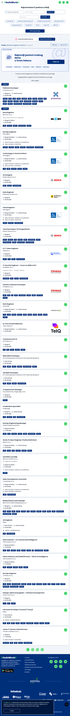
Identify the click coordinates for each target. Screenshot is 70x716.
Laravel (23, 623)
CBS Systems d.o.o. (9, 542)
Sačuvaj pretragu (35, 31)
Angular (24, 98)
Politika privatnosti (30, 665)
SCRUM (15, 567)
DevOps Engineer (9, 132)
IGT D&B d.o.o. (8, 341)
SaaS (17, 623)
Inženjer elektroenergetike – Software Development (23, 593)
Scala (34, 314)
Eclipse (19, 366)
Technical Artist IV (10, 339)
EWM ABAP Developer (11, 356)
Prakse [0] (46, 25)
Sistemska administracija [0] (25, 21)
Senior (34, 103)
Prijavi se (56, 62)
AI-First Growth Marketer (13, 324)
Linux (5, 259)
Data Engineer (8, 112)
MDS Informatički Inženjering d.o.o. (15, 503)
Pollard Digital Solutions (11, 425)
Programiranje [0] (16, 25)
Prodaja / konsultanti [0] (43, 21)
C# (9, 295)
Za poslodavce (29, 660)
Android (9, 417)
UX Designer (7, 175)
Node (5, 239)
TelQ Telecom (7, 326)
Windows (6, 642)
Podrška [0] (29, 25)
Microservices (17, 103)
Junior (5, 473)
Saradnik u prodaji (10, 457)
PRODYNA (6, 306)
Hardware (6, 278)
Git (45, 98)
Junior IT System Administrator (15, 629)
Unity (12, 349)
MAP (5, 185)
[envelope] (60, 666)
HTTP (53, 584)
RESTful (10, 103)
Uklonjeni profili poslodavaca (33, 667)
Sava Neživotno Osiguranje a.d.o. (14, 392)
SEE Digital (6, 134)
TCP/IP (63, 584)
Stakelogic (6, 409)
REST (25, 239)
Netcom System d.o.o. (10, 459)
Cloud (40, 101)
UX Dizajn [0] (9, 21)
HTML (18, 98)
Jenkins (16, 101)
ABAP (9, 366)
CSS (14, 98)
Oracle (35, 98)
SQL (10, 98)
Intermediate (27, 103)
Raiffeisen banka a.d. (10, 194)
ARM (21, 101)
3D (7, 349)
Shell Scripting (16, 584)
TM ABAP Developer (10, 373)
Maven (10, 101)
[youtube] (60, 661)
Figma (9, 185)
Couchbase (28, 101)
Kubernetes (22, 125)
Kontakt (27, 672)
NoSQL (40, 98)
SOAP (18, 511)
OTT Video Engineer (10, 248)
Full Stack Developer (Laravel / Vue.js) (18, 609)
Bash (13, 259)
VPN (34, 584)
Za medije (28, 669)
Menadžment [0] (59, 21)
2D (4, 349)
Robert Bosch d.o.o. (9, 177)
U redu (12, 711)
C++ (5, 603)
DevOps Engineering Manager (14, 423)
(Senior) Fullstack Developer (14, 285)
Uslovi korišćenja (30, 662)
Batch (15, 125)
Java (29, 98)
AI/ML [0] (55, 25)
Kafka (14, 242)
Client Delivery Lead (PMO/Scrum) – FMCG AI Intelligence (25, 556)
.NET (5, 295)
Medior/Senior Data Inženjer (14, 501)
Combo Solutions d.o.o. (11, 631)
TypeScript (31, 239)
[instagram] (56, 661)
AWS (25, 314)
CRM (5, 494)
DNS (58, 584)
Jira (9, 433)
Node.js (10, 239)
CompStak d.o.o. (8, 481)
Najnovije (54, 45)
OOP (16, 295)
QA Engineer (7, 520)
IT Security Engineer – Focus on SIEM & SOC (19, 265)
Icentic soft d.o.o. (9, 595)
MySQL (5, 98)
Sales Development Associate (15, 479)
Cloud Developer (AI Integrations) (16, 229)
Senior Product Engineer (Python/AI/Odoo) (20, 440)
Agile (5, 103)
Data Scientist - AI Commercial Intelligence (20, 540)
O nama (27, 657)
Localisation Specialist (11, 406)
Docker (5, 147)
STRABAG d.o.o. (8, 267)
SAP (4, 366)
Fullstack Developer (11, 88)
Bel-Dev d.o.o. (7, 115)
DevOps (35, 101)
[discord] (56, 666)
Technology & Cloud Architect (15, 153)
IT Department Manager (12, 389)
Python (9, 125)
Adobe (17, 349)
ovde (37, 706)
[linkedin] (65, 661)
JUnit (5, 101)
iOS (4, 417)
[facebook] (51, 661)
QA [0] (37, 25)
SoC (12, 278)
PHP (4, 623)
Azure (16, 147)
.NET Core (39, 295)
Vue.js (41, 623)
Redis (29, 584)
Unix (13, 511)
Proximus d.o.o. (8, 90)
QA (14, 417)
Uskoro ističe (64, 45)
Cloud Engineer (9, 207)
